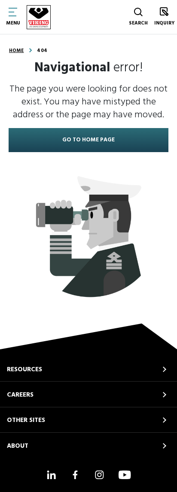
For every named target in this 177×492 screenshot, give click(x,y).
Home (16, 51)
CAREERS (20, 395)
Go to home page (88, 139)
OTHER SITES (26, 420)
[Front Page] (39, 17)
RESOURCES (24, 369)
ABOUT (17, 446)
